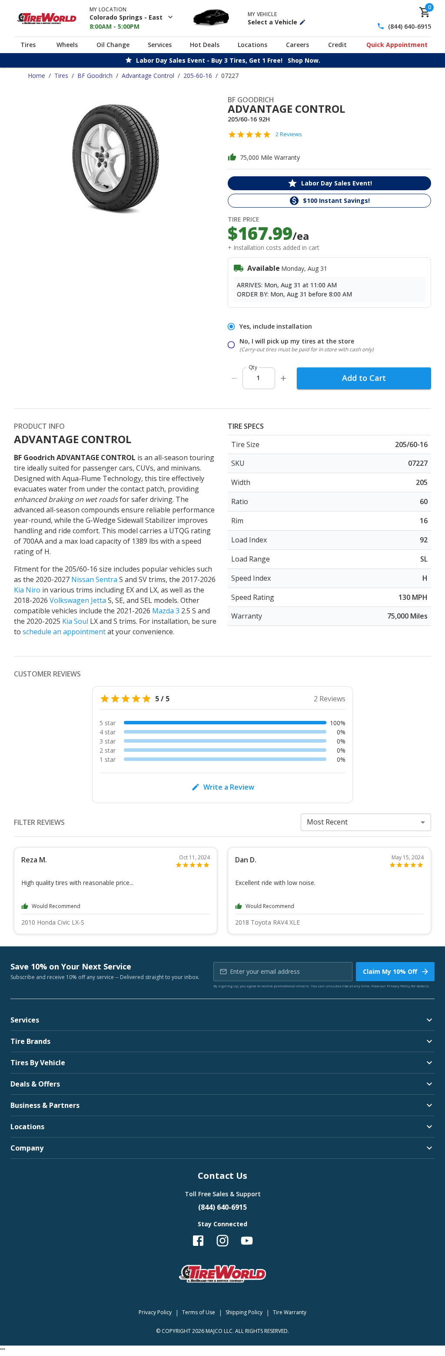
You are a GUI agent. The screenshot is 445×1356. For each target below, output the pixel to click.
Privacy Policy (398, 985)
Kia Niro (27, 590)
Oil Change (113, 44)
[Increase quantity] (283, 378)
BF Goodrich (95, 75)
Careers (297, 44)
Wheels (67, 44)
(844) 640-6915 (409, 26)
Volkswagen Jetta (78, 600)
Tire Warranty (289, 1312)
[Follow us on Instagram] (222, 1241)
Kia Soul (75, 621)
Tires (28, 44)
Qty (253, 367)
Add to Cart (364, 378)
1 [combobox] (258, 377)
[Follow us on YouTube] (247, 1241)
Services (160, 44)
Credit (337, 44)
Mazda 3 (165, 611)
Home (36, 75)
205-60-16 (197, 75)
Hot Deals (204, 44)
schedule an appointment (64, 631)
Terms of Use (198, 1312)
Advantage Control (148, 75)
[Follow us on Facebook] (198, 1241)
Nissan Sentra (94, 579)
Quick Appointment (397, 44)
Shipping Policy (244, 1312)
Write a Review (228, 787)
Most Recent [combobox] (327, 822)
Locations (252, 44)
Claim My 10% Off (390, 971)
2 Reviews (289, 134)
